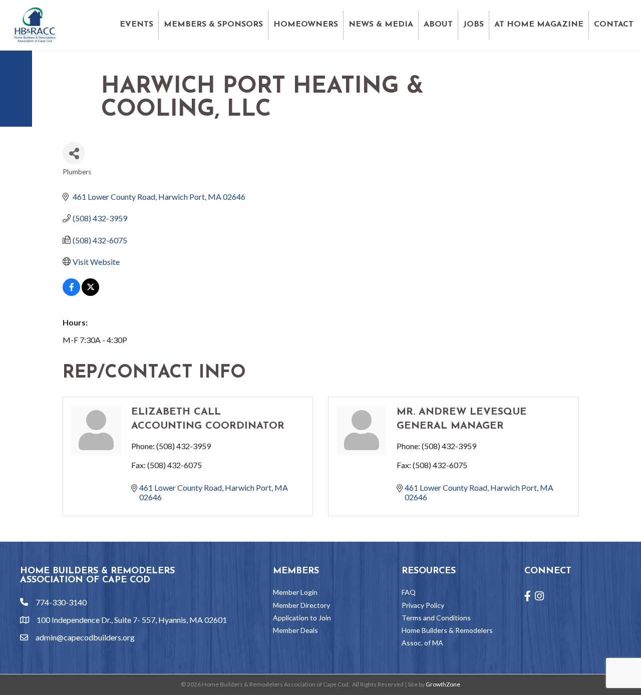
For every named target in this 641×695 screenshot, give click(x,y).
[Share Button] (74, 153)
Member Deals (295, 630)
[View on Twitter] (90, 292)
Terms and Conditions (436, 617)
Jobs (473, 25)
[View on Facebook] (71, 292)
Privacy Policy (423, 605)
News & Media (381, 25)
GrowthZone (443, 684)
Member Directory (301, 605)
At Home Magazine (538, 25)
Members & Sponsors (213, 25)
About (438, 25)
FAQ (409, 592)
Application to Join (302, 617)
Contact (613, 25)
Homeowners (305, 25)
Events (136, 25)
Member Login (295, 592)
